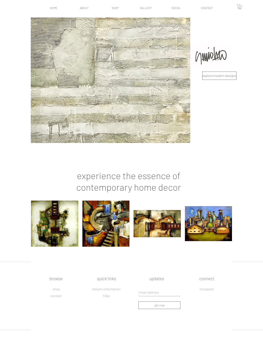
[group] (131, 225)
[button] (240, 6)
